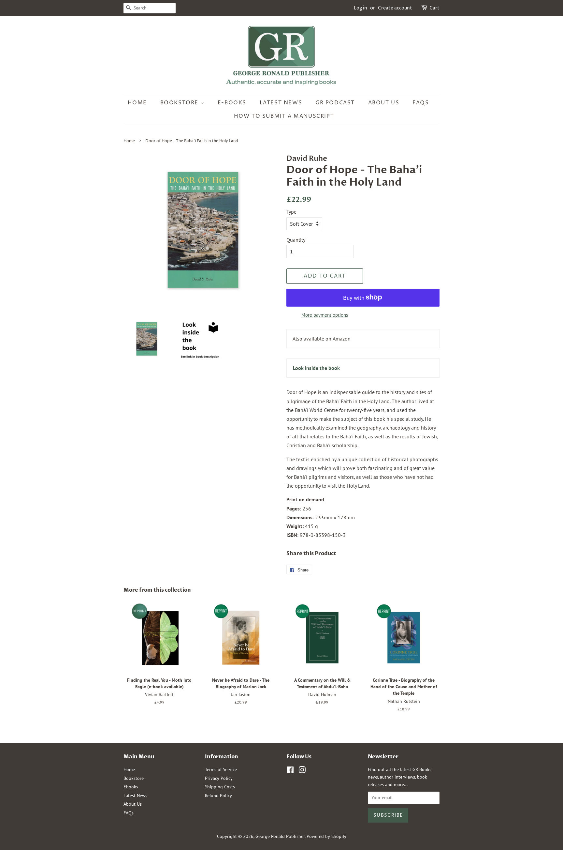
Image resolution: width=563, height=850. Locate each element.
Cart (434, 8)
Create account (395, 8)
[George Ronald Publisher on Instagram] (302, 771)
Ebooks (130, 787)
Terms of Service (221, 769)
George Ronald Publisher (280, 836)
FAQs (420, 102)
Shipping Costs (220, 787)
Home (137, 102)
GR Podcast (335, 102)
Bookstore (180, 102)
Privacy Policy (219, 778)
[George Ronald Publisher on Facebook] (290, 771)
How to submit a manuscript (284, 116)
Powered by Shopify (326, 836)
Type (291, 211)
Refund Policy (218, 795)
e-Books (232, 102)
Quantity (295, 239)
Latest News (281, 102)
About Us (383, 102)
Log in (360, 8)
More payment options (324, 315)
